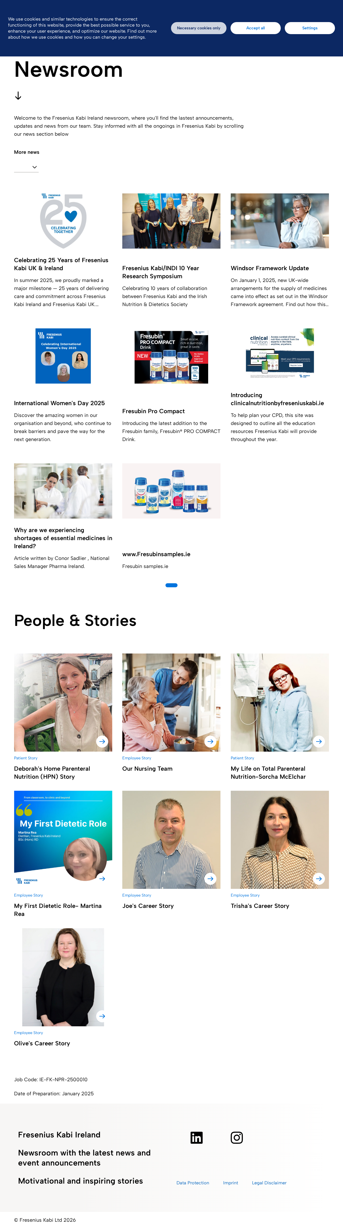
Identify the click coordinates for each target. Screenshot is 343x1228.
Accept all (255, 28)
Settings (310, 28)
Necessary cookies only (198, 28)
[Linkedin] (197, 1138)
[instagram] (237, 1138)
